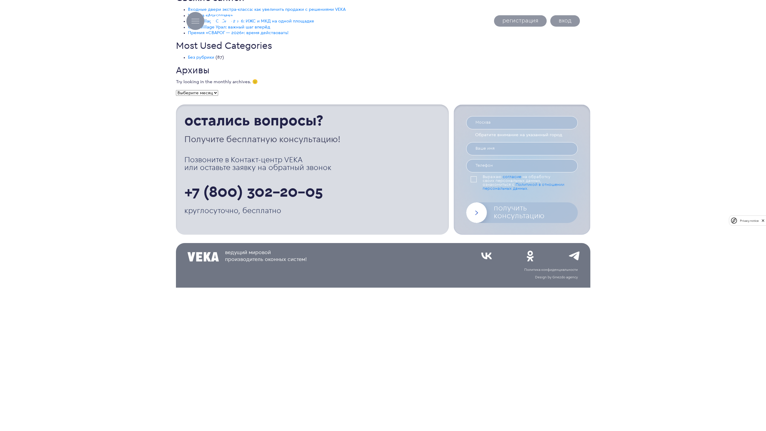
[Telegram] (574, 256)
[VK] (486, 256)
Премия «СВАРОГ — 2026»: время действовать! (238, 33)
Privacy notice (749, 220)
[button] (521, 212)
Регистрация (520, 21)
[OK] (530, 256)
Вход (565, 21)
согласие (512, 177)
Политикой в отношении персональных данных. (523, 187)
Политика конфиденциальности (551, 270)
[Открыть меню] (195, 21)
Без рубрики (201, 57)
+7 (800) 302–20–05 (253, 193)
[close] (763, 221)
